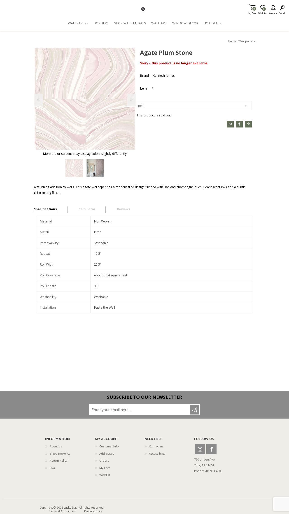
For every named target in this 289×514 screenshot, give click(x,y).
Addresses (106, 453)
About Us (56, 446)
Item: (144, 88)
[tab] (51, 209)
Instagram (200, 449)
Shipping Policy (60, 453)
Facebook (211, 449)
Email (230, 124)
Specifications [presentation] (45, 209)
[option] (74, 168)
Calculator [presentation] (87, 209)
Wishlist (104, 475)
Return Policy (59, 460)
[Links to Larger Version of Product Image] (85, 99)
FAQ (52, 468)
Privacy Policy (93, 511)
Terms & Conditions (62, 511)
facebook (239, 124)
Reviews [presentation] (123, 209)
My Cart (104, 468)
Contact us (156, 446)
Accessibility (157, 453)
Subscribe (194, 409)
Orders (104, 460)
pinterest (248, 124)
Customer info (109, 446)
